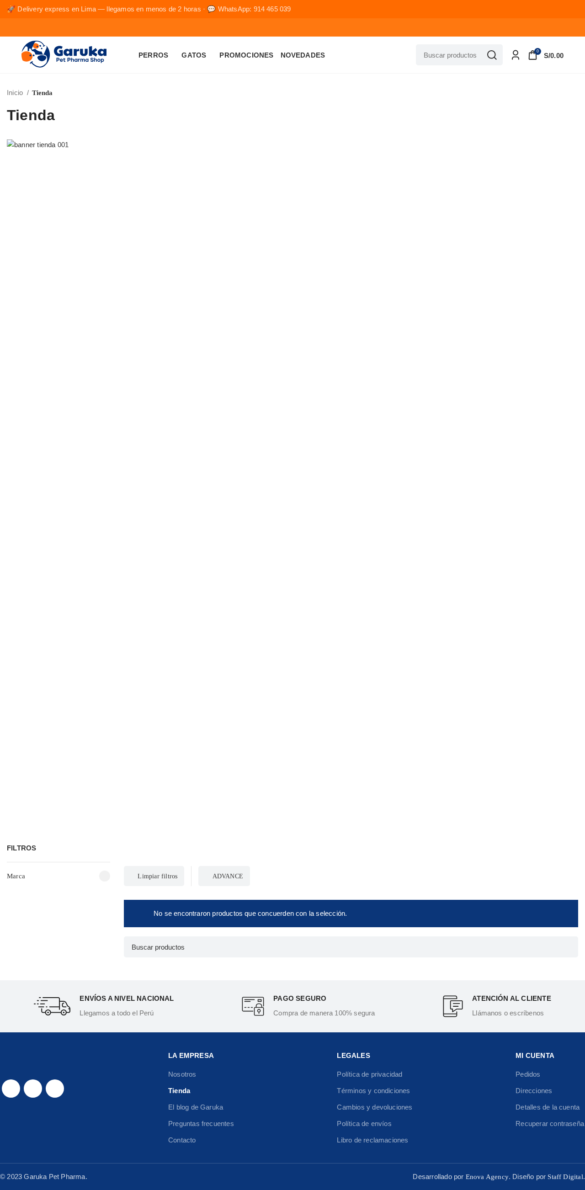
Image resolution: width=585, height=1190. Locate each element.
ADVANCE (228, 876)
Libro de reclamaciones (372, 1140)
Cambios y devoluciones (374, 1107)
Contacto (182, 1140)
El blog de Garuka (195, 1107)
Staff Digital (565, 1176)
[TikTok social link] (55, 1088)
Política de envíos (364, 1123)
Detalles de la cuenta (548, 1107)
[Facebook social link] (11, 1088)
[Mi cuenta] (515, 55)
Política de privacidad (369, 1074)
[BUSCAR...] (492, 54)
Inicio (16, 92)
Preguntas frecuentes (201, 1123)
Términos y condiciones (373, 1090)
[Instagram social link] (33, 1088)
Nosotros (182, 1074)
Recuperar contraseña (550, 1123)
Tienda (179, 1090)
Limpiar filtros (157, 876)
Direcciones (534, 1090)
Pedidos (528, 1074)
